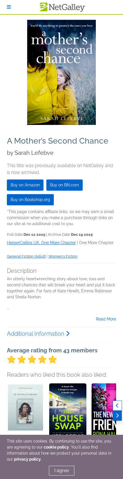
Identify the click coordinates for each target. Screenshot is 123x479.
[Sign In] (8, 7)
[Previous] (117, 406)
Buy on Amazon (25, 185)
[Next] (117, 416)
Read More (106, 319)
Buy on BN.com (64, 185)
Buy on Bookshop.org (30, 199)
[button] (25, 413)
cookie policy (56, 447)
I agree (61, 470)
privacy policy (27, 459)
